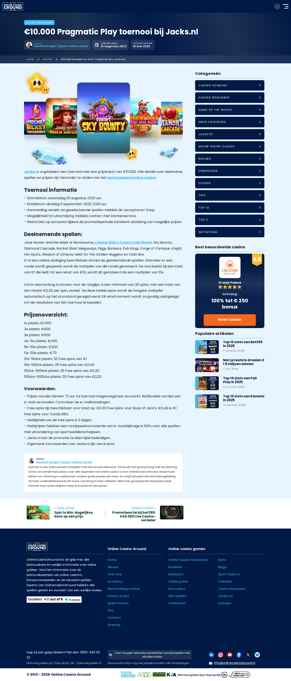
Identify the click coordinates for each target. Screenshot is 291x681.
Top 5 (203, 220)
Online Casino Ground (71, 674)
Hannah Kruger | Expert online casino (64, 462)
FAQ (111, 610)
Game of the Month (215, 110)
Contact (114, 618)
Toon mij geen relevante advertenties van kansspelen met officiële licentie (152, 654)
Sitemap (114, 625)
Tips (202, 195)
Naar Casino (229, 319)
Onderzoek (208, 171)
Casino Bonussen (39, 22)
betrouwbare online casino (131, 177)
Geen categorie (212, 122)
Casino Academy (213, 85)
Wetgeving (208, 232)
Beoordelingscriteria (124, 589)
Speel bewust (118, 603)
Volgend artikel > (143, 508)
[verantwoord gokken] (277, 6)
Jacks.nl (31, 171)
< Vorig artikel (64, 508)
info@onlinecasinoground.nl (234, 663)
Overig (205, 183)
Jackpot (206, 134)
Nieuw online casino (217, 146)
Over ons (115, 574)
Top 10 (204, 208)
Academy (115, 581)
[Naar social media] (211, 654)
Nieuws (47, 59)
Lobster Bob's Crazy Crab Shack (123, 242)
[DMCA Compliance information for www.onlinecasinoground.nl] (239, 674)
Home (30, 59)
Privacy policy (118, 596)
